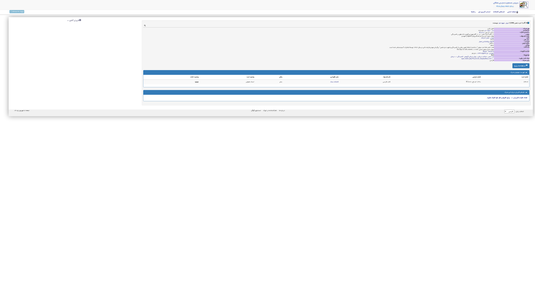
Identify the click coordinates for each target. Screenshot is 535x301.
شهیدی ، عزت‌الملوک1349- (485, 53)
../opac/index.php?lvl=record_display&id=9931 (477, 59)
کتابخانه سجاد (334, 82)
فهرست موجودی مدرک (517, 72)
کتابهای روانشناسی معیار (486, 42)
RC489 (481, 33)
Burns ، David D (488, 52)
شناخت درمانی (482, 57)
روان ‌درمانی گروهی (470, 57)
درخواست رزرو (520, 66)
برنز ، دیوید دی (503, 23)
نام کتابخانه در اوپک (270, 110)
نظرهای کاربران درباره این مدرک (514, 92)
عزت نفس (491, 57)
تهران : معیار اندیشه (487, 38)
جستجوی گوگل (256, 110)
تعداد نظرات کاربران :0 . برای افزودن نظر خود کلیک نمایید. (507, 98)
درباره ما (282, 110)
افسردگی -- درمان (457, 57)
